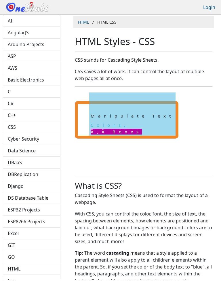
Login (209, 7)
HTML (83, 22)
